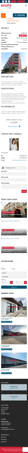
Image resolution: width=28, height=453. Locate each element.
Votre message (5, 183)
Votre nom (4, 171)
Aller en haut (21, 450)
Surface (3, 279)
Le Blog (13, 1)
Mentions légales (5, 413)
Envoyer (24, 191)
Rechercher (14, 287)
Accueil (2, 11)
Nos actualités (4, 409)
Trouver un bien (5, 407)
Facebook (4, 439)
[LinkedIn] (9, 1)
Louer (13, 268)
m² (11, 282)
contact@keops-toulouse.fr (8, 429)
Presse (3, 410)
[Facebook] (6, 1)
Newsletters (21, 1)
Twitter (4, 437)
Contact (3, 412)
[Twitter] (3, 1)
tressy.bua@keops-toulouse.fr (19, 160)
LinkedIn (4, 441)
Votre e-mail (4, 177)
